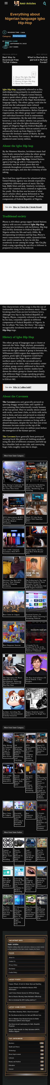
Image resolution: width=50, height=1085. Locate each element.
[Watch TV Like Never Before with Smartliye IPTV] (36, 504)
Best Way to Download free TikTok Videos (11, 59)
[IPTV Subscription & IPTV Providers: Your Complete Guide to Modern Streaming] (13, 504)
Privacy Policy (13, 965)
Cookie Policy (13, 972)
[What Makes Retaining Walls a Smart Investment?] (42, 871)
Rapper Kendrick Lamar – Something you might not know (36, 714)
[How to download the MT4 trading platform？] (8, 871)
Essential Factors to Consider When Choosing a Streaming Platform (36, 616)
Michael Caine (11, 41)
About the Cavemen (23, 83)
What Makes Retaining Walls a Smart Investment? (41, 882)
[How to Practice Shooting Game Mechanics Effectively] (42, 843)
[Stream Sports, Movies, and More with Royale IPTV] (36, 536)
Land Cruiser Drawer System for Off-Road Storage (30, 854)
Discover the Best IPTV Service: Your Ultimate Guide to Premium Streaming (12, 583)
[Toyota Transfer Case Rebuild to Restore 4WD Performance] (19, 843)
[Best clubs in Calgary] (13, 601)
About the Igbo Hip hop (25, 77)
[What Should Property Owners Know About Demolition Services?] (31, 900)
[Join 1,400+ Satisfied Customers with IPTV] (13, 536)
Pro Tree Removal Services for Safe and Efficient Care (8, 911)
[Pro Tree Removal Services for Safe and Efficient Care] (8, 900)
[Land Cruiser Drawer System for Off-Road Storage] (31, 843)
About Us (11, 957)
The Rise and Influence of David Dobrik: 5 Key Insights (36, 679)
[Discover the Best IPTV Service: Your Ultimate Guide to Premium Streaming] (13, 567)
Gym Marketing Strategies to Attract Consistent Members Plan (41, 912)
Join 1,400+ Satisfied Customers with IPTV (11, 550)
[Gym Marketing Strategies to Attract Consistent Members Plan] (42, 900)
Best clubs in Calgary (11, 615)
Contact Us (12, 961)
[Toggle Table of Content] (32, 74)
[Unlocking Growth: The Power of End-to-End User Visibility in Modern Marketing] (19, 871)
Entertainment (19, 36)
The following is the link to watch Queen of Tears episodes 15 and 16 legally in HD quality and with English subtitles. (36, 584)
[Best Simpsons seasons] (13, 632)
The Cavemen (9, 436)
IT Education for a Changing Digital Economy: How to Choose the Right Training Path (19, 915)
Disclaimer (12, 969)
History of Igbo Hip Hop (25, 81)
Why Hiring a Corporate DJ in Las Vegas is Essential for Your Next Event (13, 487)
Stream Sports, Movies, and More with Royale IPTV (35, 551)
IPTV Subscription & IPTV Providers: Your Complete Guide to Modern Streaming (13, 520)
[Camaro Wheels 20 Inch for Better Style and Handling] (8, 843)
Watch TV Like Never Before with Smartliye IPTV (34, 519)
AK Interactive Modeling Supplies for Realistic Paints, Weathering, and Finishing (35, 487)
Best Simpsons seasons (12, 645)
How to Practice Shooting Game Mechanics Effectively (41, 854)
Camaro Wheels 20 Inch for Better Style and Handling (7, 854)
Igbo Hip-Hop (9, 89)
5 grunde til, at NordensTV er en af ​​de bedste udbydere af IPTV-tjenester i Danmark (36, 648)
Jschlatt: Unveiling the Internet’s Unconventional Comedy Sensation (13, 714)
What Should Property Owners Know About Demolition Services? (31, 911)
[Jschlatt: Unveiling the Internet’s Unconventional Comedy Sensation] (13, 699)
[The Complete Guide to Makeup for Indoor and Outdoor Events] (31, 871)
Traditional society (23, 79)
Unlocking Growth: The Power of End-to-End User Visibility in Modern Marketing (19, 885)
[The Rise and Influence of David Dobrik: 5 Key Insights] (36, 664)
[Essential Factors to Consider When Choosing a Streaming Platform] (36, 601)
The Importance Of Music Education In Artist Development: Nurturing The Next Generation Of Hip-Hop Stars (12, 681)
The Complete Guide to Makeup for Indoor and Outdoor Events (30, 884)
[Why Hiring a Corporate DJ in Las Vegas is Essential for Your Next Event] (13, 471)
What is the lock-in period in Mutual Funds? (37, 59)
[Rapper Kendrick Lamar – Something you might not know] (36, 699)
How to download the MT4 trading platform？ (7, 882)
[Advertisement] (25, 279)
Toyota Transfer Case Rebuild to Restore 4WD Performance (19, 856)
